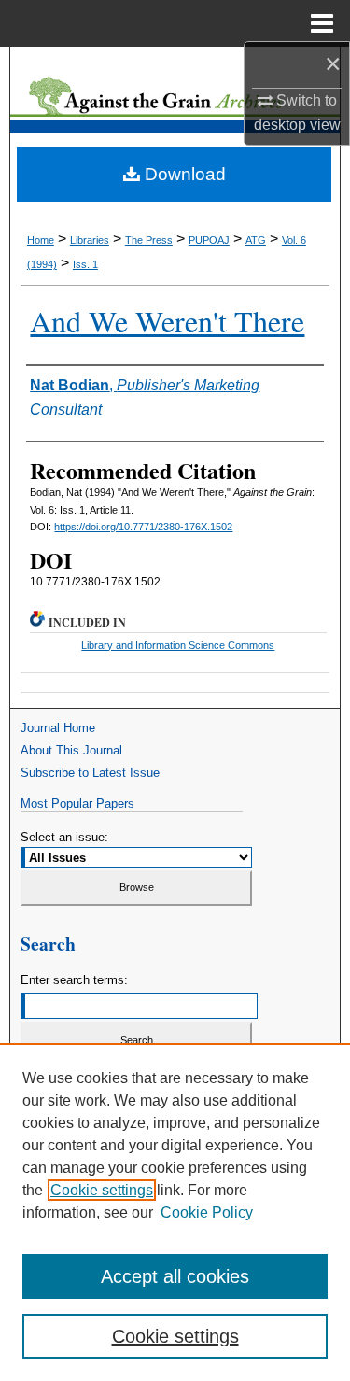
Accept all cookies (175, 1276)
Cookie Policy (207, 1212)
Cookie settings (101, 1190)
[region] (175, 1212)
